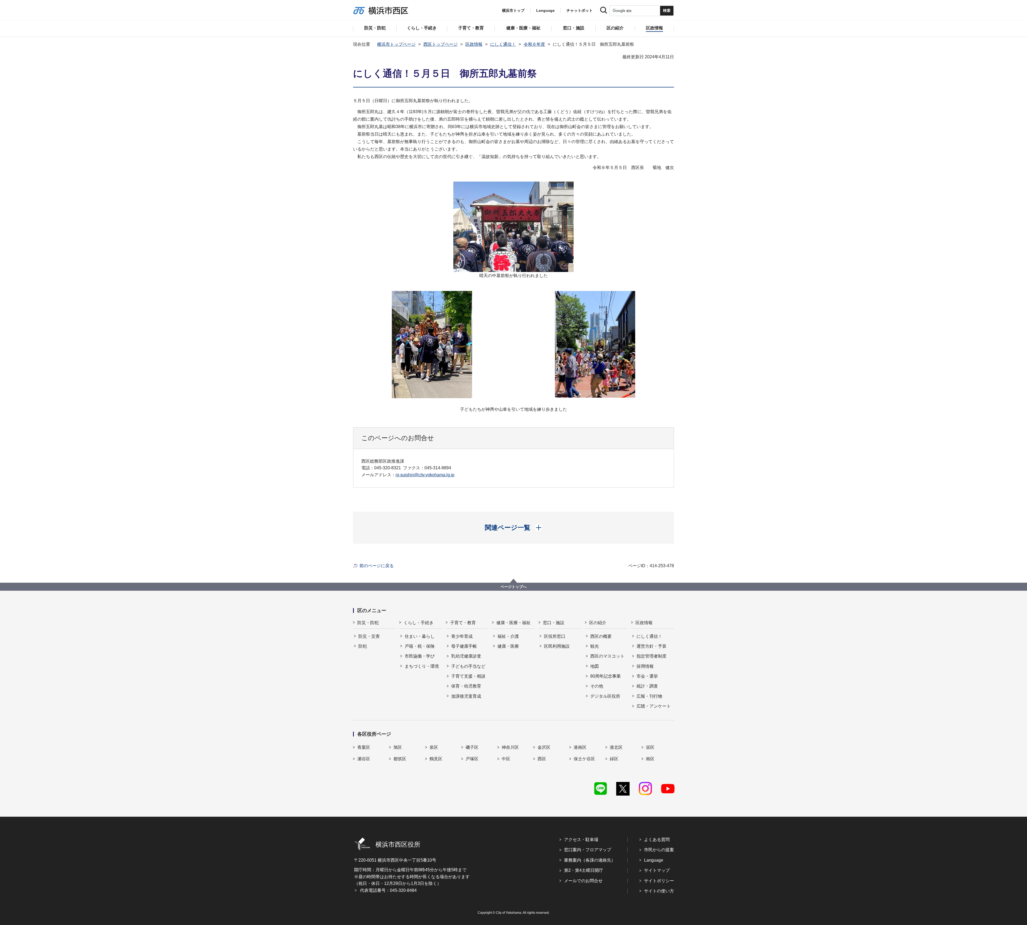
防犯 (362, 646)
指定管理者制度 (651, 656)
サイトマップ (657, 870)
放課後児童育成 (466, 696)
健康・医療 (508, 646)
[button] (513, 527)
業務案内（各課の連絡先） (589, 860)
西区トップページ (440, 44)
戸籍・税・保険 (420, 646)
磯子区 (472, 747)
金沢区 (544, 747)
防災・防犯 (368, 622)
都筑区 (399, 759)
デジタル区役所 (605, 696)
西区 (542, 759)
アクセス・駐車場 (581, 839)
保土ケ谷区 (584, 759)
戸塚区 (472, 759)
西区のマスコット (607, 656)
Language (653, 860)
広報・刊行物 (649, 696)
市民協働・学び (420, 656)
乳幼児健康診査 (466, 656)
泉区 (434, 747)
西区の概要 (601, 636)
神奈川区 (510, 747)
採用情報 (645, 666)
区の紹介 (597, 622)
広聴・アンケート (654, 706)
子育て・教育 (463, 622)
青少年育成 (462, 636)
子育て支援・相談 (468, 676)
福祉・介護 (508, 636)
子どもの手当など (468, 666)
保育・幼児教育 (466, 686)
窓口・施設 (553, 622)
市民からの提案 (659, 849)
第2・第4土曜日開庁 (583, 870)
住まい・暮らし (420, 636)
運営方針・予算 (651, 646)
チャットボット (579, 10)
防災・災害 (369, 636)
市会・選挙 (647, 676)
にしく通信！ (503, 44)
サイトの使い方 (659, 891)
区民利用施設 (557, 646)
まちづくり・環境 (422, 666)
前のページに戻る (376, 565)
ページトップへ (513, 587)
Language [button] (545, 10)
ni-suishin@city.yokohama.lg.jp (425, 475)
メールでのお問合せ (583, 880)
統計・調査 (647, 686)
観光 (594, 646)
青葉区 (363, 747)
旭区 (397, 747)
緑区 (614, 759)
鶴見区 (436, 759)
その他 (596, 686)
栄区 (650, 747)
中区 (506, 759)
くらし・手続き (419, 622)
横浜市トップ (513, 10)
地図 (594, 666)
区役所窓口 (554, 636)
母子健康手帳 (464, 646)
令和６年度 (534, 44)
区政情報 (473, 44)
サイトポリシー (659, 880)
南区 (650, 759)
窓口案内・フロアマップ (587, 849)
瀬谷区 (363, 759)
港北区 (616, 747)
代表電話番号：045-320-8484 (388, 890)
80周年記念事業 (605, 676)
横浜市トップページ (396, 44)
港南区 (580, 747)
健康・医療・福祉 (513, 622)
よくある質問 (657, 839)
